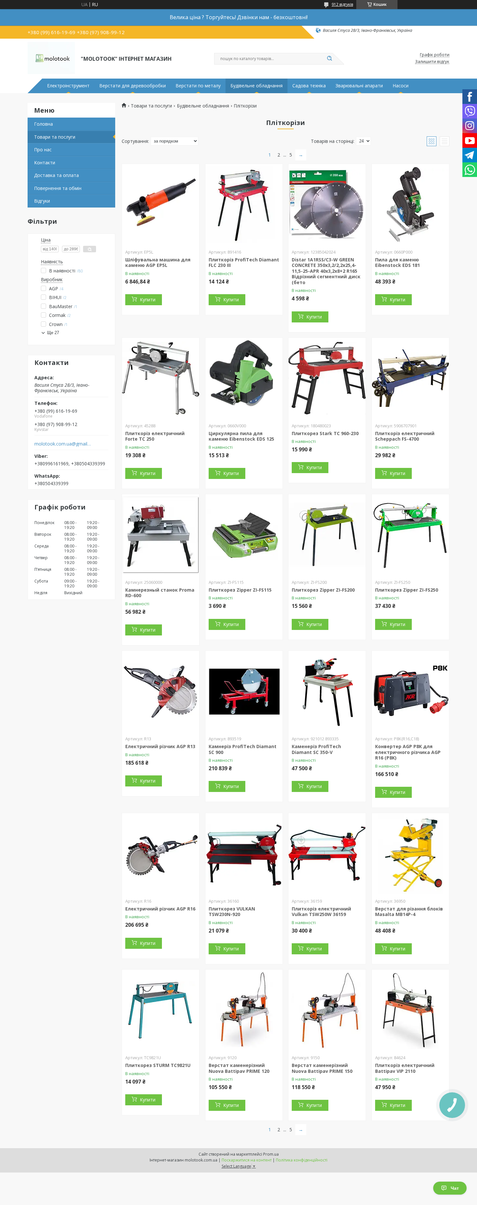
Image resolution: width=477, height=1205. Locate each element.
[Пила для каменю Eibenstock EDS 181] (410, 204)
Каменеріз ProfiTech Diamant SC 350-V (316, 749)
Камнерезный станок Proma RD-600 (159, 593)
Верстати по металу (198, 85)
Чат (455, 1188)
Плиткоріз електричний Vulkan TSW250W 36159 (321, 912)
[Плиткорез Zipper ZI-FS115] (244, 534)
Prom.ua (271, 1154)
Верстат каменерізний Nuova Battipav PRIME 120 (239, 1068)
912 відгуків (342, 4)
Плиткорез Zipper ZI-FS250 (406, 590)
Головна (43, 124)
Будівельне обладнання (256, 85)
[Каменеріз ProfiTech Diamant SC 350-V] (327, 691)
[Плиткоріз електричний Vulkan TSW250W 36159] (327, 853)
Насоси (401, 85)
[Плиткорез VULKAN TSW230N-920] (244, 853)
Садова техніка (309, 85)
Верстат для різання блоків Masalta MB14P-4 (409, 912)
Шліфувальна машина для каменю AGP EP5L (157, 263)
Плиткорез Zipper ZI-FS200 (323, 590)
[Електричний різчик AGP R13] (160, 691)
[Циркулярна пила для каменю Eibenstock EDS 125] (244, 378)
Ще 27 (53, 332)
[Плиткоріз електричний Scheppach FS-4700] (410, 378)
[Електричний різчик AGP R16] (160, 853)
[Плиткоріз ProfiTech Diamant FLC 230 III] (244, 204)
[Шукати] (329, 59)
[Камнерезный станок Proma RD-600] (160, 534)
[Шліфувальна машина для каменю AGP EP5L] (160, 204)
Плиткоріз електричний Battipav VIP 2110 (404, 1068)
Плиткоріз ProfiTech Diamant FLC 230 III (244, 263)
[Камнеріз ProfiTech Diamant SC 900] (244, 691)
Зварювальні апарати (359, 85)
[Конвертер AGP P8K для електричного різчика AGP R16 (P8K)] (410, 691)
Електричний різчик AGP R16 (160, 909)
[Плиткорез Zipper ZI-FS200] (327, 534)
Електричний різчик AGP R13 (160, 746)
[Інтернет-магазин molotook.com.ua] (51, 58)
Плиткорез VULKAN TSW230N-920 (232, 912)
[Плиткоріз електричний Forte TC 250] (160, 378)
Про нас (43, 149)
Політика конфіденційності (301, 1160)
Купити (147, 299)
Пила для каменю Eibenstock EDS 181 (397, 263)
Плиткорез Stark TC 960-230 (325, 433)
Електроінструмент (68, 85)
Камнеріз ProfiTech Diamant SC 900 (242, 749)
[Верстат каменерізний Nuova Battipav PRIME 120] (244, 1010)
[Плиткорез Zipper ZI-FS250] (410, 534)
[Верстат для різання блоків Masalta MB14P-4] (410, 853)
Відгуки (42, 201)
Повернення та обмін (57, 188)
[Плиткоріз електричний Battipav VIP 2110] (410, 1010)
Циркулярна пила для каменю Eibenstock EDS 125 (241, 436)
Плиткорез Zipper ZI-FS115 (240, 590)
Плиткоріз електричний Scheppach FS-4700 (404, 436)
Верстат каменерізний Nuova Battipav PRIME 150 (322, 1068)
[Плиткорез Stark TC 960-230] (327, 378)
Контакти (44, 162)
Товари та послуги (54, 137)
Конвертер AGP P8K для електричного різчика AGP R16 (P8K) (408, 752)
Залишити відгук (432, 61)
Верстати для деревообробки (132, 85)
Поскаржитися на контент (247, 1160)
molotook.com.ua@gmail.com (62, 444)
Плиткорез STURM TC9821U (157, 1065)
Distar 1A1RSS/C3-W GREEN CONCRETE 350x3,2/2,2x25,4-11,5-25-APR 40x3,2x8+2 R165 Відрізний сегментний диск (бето (326, 271)
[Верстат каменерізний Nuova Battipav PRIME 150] (327, 1010)
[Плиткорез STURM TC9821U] (160, 1010)
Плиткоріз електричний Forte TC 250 (155, 436)
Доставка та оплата (56, 175)
